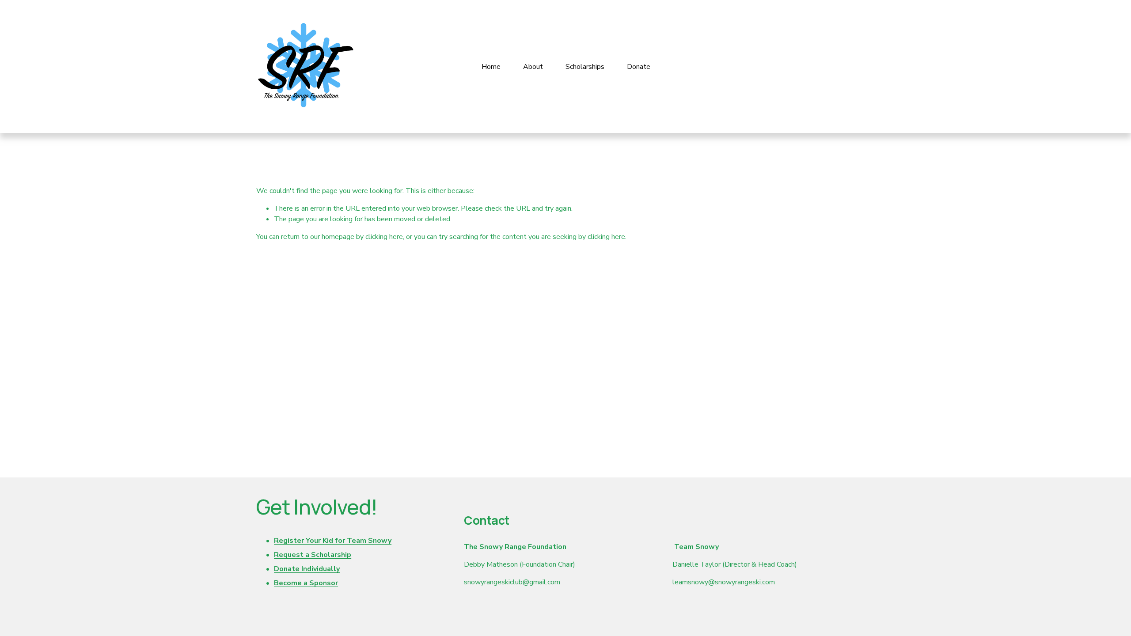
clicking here (384, 237)
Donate (638, 67)
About (533, 67)
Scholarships (585, 67)
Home (491, 67)
